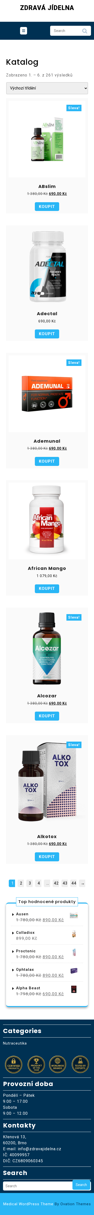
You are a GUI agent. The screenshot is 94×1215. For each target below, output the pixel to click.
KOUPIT (47, 206)
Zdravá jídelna (47, 7)
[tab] (23, 30)
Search (84, 32)
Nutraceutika (15, 1043)
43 (65, 883)
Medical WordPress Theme (47, 1204)
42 (56, 883)
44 (73, 883)
